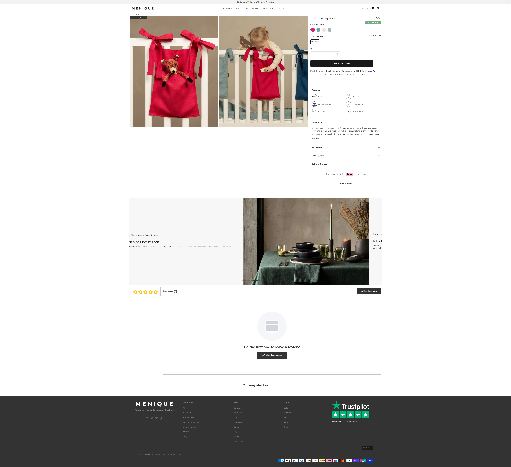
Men (286, 417)
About (185, 408)
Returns (237, 427)
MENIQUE (149, 454)
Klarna (236, 417)
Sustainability (189, 417)
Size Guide (238, 441)
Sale (286, 408)
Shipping (238, 422)
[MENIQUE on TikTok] (161, 418)
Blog (185, 436)
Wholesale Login (190, 427)
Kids (286, 422)
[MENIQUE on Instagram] (152, 418)
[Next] (375, 241)
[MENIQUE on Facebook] (147, 418)
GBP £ (358, 9)
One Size (315, 42)
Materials (187, 413)
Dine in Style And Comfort (255, 241)
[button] (228, 7)
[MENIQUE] (143, 9)
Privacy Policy (177, 454)
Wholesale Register (191, 422)
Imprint (237, 436)
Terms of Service (162, 454)
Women (287, 413)
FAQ (235, 432)
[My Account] (367, 8)
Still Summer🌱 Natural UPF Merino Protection (255, 2)
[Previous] (135, 241)
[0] (371, 8)
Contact (237, 408)
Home (287, 427)
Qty (311, 49)
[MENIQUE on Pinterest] (157, 418)
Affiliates (186, 432)
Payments (238, 413)
